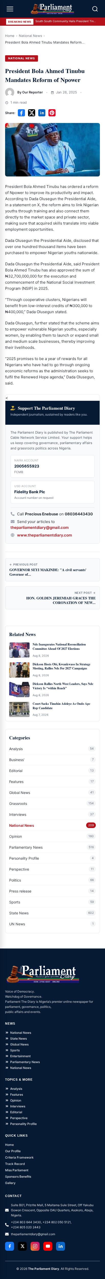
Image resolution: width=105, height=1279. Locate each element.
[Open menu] (10, 9)
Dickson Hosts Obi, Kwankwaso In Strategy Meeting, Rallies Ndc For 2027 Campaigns (61, 666)
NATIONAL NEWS (21, 58)
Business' (16, 760)
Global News (19, 792)
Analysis (16, 749)
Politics (15, 880)
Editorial (15, 770)
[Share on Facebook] (21, 113)
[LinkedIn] (60, 1246)
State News (19, 913)
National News (30, 36)
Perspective (19, 869)
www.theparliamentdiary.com (44, 535)
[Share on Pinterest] (52, 113)
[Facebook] (9, 1246)
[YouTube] (47, 1246)
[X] (22, 1246)
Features (16, 781)
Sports (14, 902)
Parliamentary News (26, 847)
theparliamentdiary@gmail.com (39, 527)
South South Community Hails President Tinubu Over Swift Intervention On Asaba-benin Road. (66, 21)
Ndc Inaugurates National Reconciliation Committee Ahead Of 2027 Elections (59, 646)
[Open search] (95, 9)
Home (10, 36)
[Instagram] (35, 1246)
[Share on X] (32, 113)
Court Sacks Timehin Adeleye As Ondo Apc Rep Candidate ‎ (61, 706)
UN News (17, 924)
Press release (20, 891)
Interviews (17, 814)
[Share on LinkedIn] (42, 113)
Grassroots (18, 803)
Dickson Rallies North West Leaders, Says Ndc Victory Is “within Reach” (63, 686)
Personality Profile (24, 858)
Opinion (15, 836)
